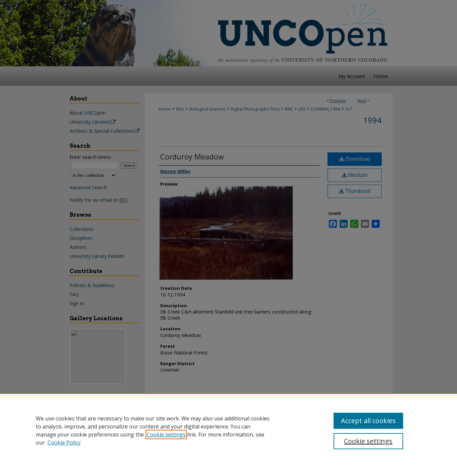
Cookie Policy (64, 442)
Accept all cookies (368, 420)
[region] (228, 430)
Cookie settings (166, 434)
